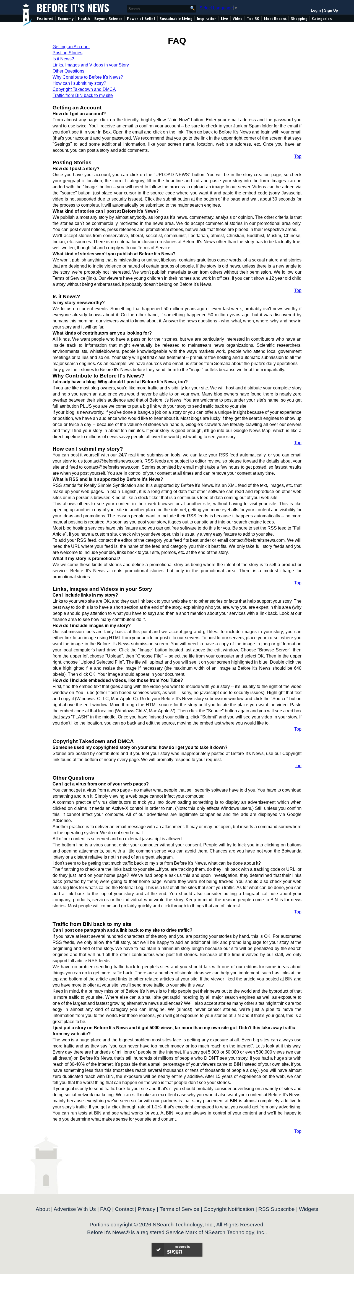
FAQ (105, 1209)
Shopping (299, 18)
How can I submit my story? (79, 83)
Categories (322, 18)
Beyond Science (108, 18)
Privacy (146, 1209)
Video (238, 18)
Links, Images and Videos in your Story (91, 65)
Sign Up (331, 10)
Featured (45, 18)
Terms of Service (179, 1209)
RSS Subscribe (276, 1209)
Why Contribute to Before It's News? (88, 77)
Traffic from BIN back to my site (83, 95)
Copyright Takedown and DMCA (84, 89)
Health (84, 18)
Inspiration (207, 18)
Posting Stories (67, 52)
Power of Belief (141, 18)
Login (316, 10)
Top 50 (253, 18)
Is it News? (63, 59)
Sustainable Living (176, 18)
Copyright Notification (229, 1209)
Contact (124, 1209)
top (298, 765)
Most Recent (275, 18)
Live (224, 18)
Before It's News (73, 7)
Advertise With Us (75, 1209)
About (43, 1209)
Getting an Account (71, 46)
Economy (66, 18)
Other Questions (68, 71)
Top (297, 156)
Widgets (308, 1209)
